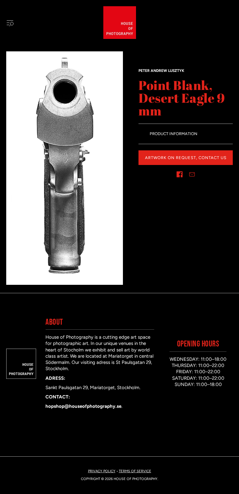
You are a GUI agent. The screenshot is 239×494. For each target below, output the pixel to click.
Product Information (173, 133)
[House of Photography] (119, 22)
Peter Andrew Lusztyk (161, 70)
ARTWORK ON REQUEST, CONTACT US (186, 157)
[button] (179, 174)
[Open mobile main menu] (10, 22)
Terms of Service (135, 471)
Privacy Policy (101, 471)
